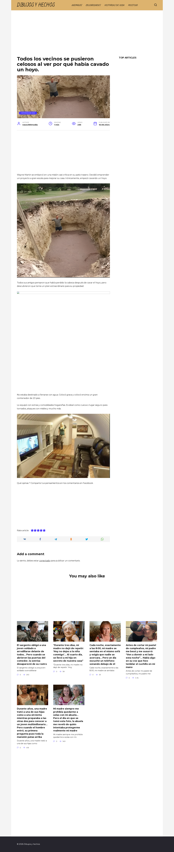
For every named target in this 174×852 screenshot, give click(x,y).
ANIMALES (76, 5)
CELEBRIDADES (93, 5)
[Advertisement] (87, 35)
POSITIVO (132, 5)
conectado (44, 560)
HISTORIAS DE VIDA (114, 5)
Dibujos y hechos (36, 5)
